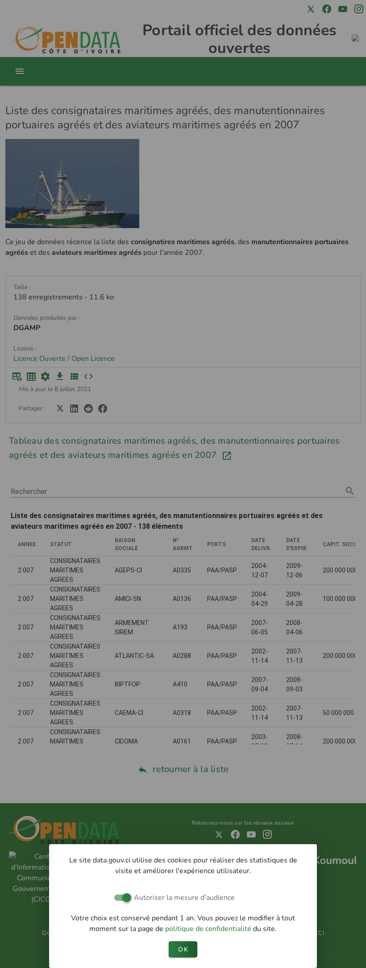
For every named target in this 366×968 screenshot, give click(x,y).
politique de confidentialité (209, 929)
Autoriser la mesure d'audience (184, 897)
